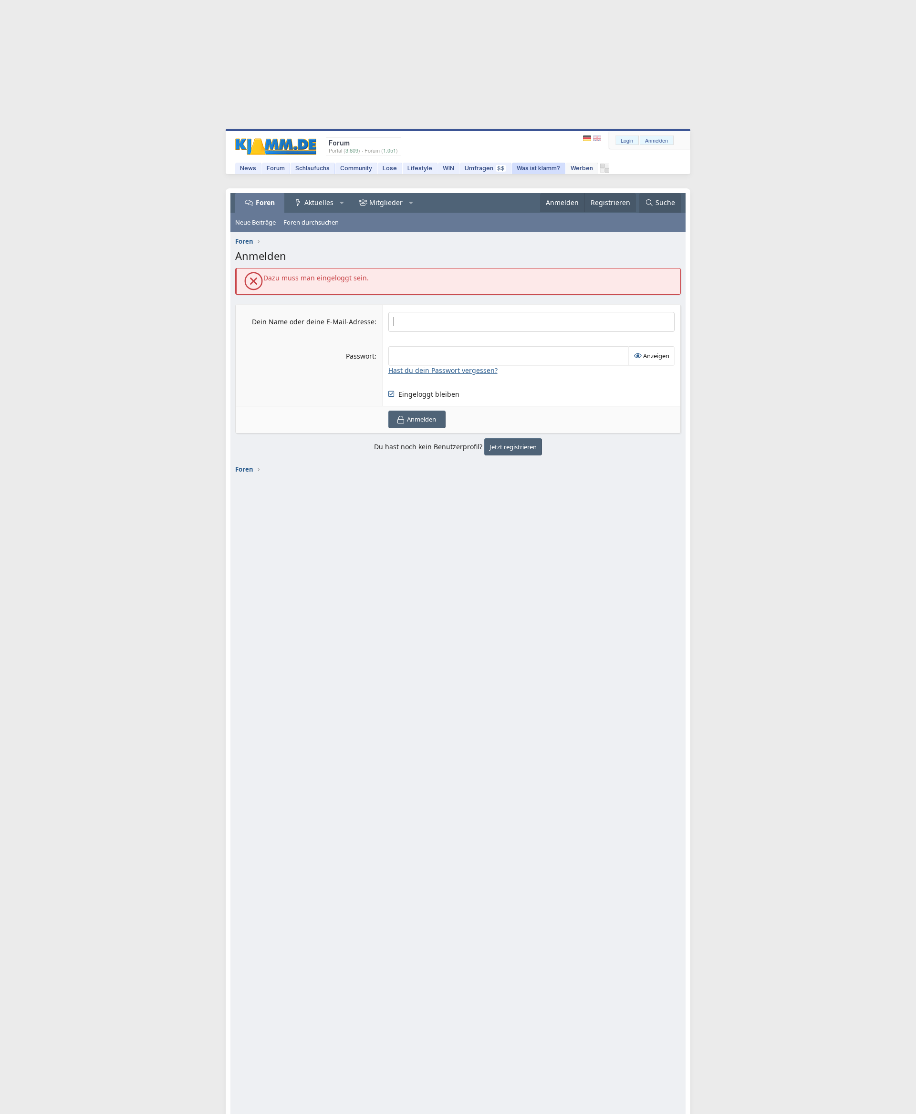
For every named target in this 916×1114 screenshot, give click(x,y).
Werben (582, 168)
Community (356, 168)
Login (627, 140)
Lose (390, 168)
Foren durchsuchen (311, 222)
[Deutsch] (588, 138)
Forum (276, 168)
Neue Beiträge (255, 222)
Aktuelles (318, 202)
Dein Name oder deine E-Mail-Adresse (313, 321)
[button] (342, 202)
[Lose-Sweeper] (604, 170)
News (248, 168)
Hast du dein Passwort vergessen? (443, 370)
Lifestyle (419, 168)
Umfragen (485, 168)
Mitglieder (386, 202)
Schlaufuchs (312, 168)
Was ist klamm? (538, 168)
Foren (265, 202)
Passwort (360, 356)
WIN (448, 168)
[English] (597, 138)
